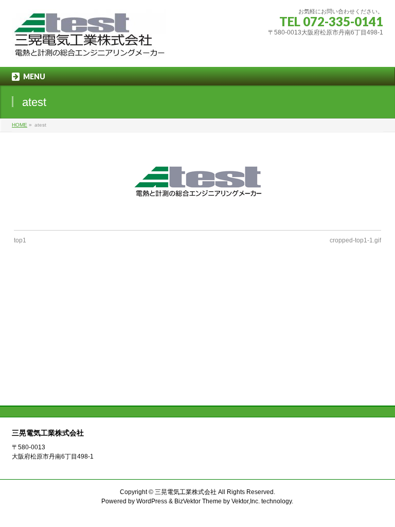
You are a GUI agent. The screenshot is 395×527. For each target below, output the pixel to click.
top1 (20, 240)
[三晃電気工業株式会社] (89, 48)
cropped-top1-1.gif (355, 240)
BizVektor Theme (198, 501)
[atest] (197, 181)
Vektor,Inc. (245, 501)
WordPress (151, 501)
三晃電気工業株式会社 (186, 492)
